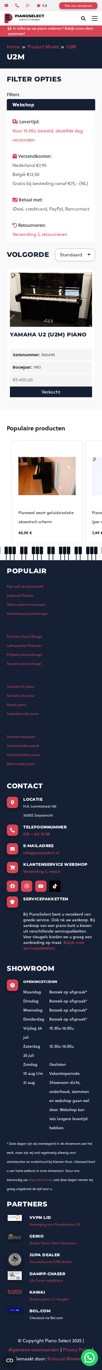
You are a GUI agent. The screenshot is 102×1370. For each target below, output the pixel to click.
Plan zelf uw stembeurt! (25, 586)
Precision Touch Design (24, 636)
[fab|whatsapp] (28, 5)
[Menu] (94, 18)
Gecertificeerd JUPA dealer (50, 1261)
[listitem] (47, 492)
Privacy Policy (77, 1350)
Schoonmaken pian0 (23, 745)
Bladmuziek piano (21, 763)
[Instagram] (26, 886)
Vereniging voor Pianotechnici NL (55, 1224)
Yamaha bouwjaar (21, 736)
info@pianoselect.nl (41, 853)
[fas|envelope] (7, 5)
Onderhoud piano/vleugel (27, 613)
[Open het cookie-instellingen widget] (9, 1360)
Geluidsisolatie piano (23, 754)
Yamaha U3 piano (21, 695)
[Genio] (18, 1238)
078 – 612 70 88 (36, 834)
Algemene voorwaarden (33, 1350)
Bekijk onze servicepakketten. (53, 945)
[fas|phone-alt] (17, 5)
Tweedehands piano (23, 713)
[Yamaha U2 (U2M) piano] (51, 276)
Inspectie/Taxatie (20, 595)
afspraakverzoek (40, 1180)
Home (13, 47)
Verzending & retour (41, 871)
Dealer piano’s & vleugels (49, 1299)
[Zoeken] (83, 18)
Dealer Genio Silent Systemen (52, 1243)
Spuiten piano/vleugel (24, 663)
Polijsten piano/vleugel (24, 654)
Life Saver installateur (46, 1280)
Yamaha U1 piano (20, 686)
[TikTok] (55, 886)
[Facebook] (12, 886)
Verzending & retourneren (39, 234)
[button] (5, 492)
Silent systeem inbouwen (26, 604)
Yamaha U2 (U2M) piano (48, 334)
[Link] (24, 18)
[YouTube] (40, 886)
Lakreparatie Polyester (24, 645)
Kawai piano (16, 704)
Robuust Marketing (67, 1359)
